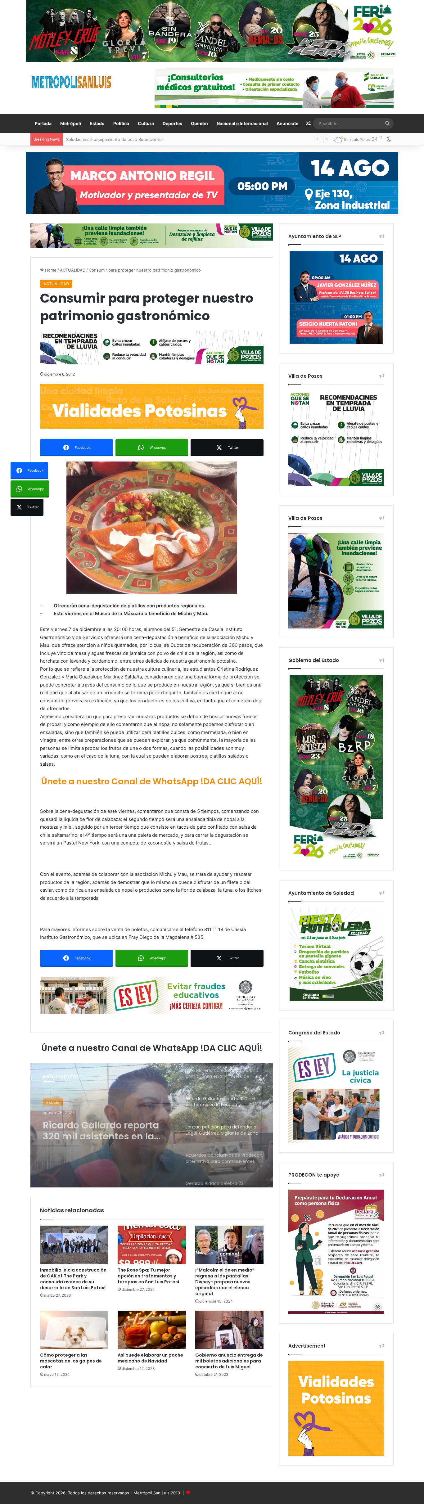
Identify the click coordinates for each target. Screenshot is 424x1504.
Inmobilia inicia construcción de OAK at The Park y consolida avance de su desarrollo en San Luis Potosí (73, 1279)
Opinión (199, 123)
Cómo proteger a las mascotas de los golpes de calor (71, 1361)
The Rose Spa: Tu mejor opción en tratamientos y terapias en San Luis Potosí (148, 1276)
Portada (43, 123)
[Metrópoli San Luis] (72, 82)
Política (121, 123)
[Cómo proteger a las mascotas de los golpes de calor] (74, 1330)
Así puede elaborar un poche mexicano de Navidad (150, 1358)
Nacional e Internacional (242, 123)
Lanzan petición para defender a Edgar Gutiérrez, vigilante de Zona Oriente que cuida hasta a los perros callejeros (107, 1128)
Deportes (172, 123)
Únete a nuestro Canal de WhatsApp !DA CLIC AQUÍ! (151, 781)
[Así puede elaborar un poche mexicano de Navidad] (152, 1330)
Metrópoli (70, 123)
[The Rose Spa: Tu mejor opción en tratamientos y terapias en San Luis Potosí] (152, 1245)
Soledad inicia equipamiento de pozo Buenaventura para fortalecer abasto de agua (146, 139)
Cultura (146, 123)
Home (50, 270)
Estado (97, 123)
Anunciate (287, 123)
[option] (151, 1125)
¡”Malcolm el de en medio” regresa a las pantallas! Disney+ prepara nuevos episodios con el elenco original (225, 1282)
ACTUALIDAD (72, 270)
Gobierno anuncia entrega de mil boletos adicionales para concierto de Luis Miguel (229, 1361)
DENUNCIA (56, 1101)
